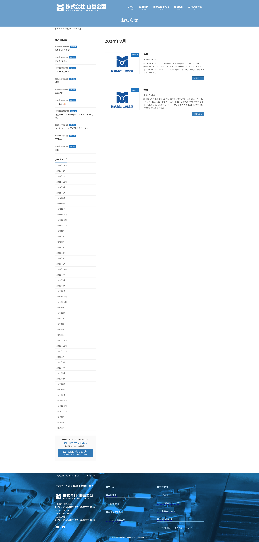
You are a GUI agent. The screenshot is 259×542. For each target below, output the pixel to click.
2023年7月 (61, 242)
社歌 (57, 150)
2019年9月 (61, 417)
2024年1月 (61, 209)
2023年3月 (61, 253)
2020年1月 (61, 395)
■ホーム (110, 487)
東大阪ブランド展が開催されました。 (73, 128)
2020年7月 (61, 368)
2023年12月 (62, 214)
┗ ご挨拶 (162, 495)
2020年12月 (62, 340)
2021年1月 (61, 335)
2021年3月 (61, 324)
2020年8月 (61, 362)
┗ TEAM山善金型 (115, 520)
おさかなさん (61, 60)
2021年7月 (61, 307)
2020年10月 (62, 351)
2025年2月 (61, 171)
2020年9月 (61, 357)
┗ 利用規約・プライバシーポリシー (175, 528)
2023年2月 (61, 258)
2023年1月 (61, 264)
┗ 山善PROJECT (166, 511)
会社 (145, 54)
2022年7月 (61, 275)
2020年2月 (61, 390)
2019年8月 (61, 422)
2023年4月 (61, 247)
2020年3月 (61, 384)
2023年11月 (62, 220)
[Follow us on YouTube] (63, 527)
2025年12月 (62, 165)
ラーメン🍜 (60, 103)
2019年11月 (62, 406)
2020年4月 (61, 379)
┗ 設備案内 (112, 504)
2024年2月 (61, 204)
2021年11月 (62, 302)
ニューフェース (62, 71)
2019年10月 (62, 411)
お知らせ (73, 46)
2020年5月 (61, 373)
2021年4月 (61, 318)
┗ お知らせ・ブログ (168, 503)
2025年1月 (61, 176)
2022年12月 (62, 269)
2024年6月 (61, 193)
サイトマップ (91, 476)
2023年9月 (61, 231)
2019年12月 (62, 400)
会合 (145, 89)
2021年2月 (61, 329)
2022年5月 (61, 280)
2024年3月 (61, 198)
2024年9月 (61, 187)
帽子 (57, 82)
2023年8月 (61, 236)
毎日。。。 (59, 139)
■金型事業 (111, 495)
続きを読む (198, 78)
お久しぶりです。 (63, 50)
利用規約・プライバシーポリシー (69, 476)
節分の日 (59, 93)
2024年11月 (62, 182)
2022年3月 (61, 286)
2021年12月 (62, 297)
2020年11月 (62, 346)
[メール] (57, 527)
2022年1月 (61, 291)
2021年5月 (61, 313)
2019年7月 (61, 428)
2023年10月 (62, 225)
